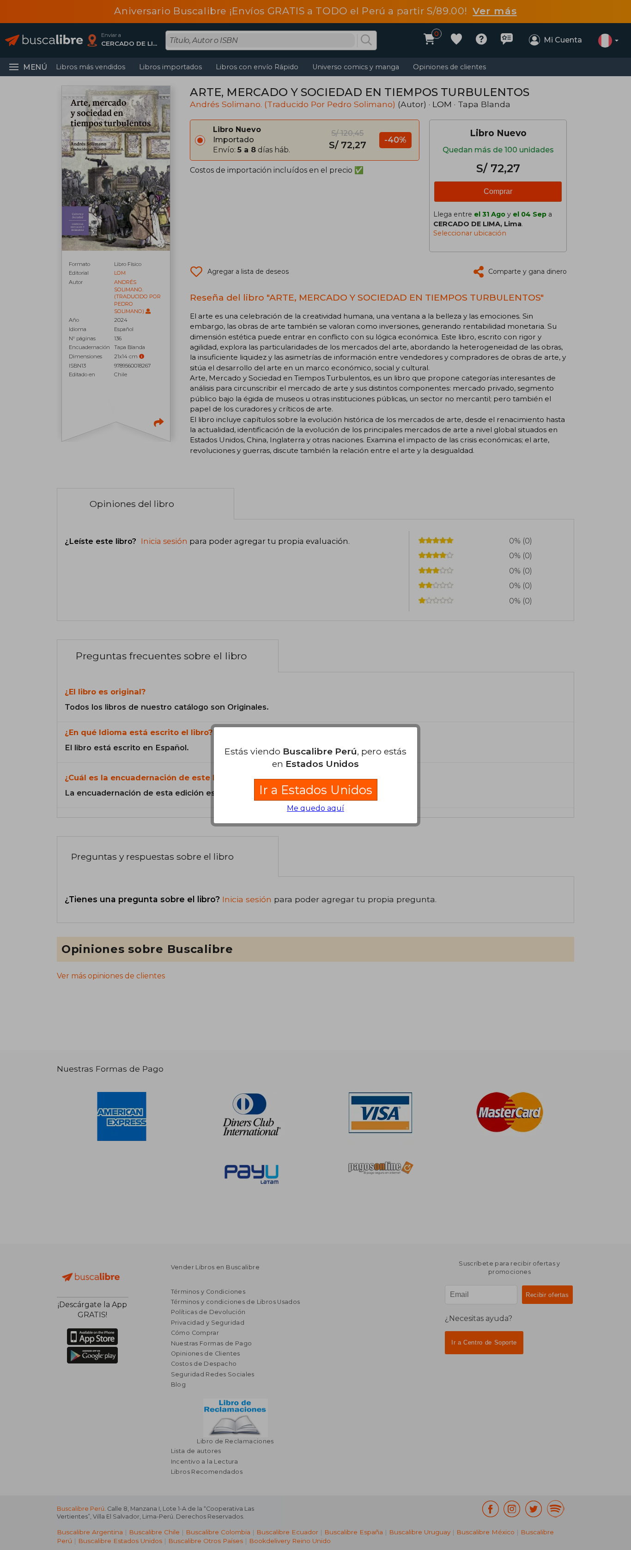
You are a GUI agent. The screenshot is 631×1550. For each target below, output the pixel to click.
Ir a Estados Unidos (315, 790)
